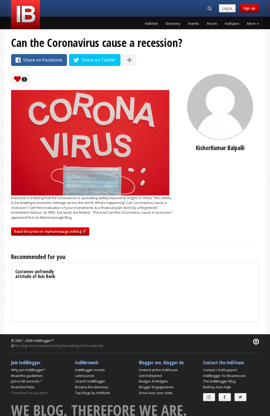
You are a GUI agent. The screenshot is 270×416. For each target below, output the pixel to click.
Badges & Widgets (153, 381)
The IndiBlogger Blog (219, 381)
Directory (173, 23)
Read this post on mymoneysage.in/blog (49, 231)
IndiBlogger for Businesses (224, 375)
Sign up (249, 8)
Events (193, 23)
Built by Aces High (217, 387)
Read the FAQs (23, 387)
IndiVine (151, 23)
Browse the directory (91, 387)
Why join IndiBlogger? (28, 369)
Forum (212, 23)
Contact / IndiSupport (220, 369)
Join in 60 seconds (25, 381)
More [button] (251, 23)
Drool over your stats (156, 392)
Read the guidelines (27, 375)
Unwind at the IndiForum (158, 369)
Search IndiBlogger (90, 381)
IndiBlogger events (90, 369)
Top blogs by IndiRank (92, 392)
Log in (227, 8)
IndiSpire (232, 23)
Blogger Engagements (156, 387)
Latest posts (85, 375)
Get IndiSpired (150, 375)
